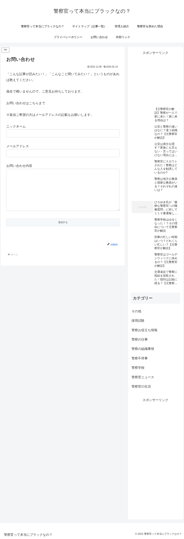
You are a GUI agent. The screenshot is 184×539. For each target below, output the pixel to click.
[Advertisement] (155, 78)
